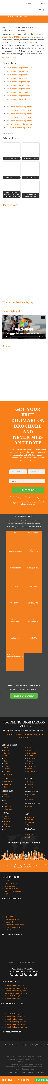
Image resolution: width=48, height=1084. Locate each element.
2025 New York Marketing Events (16, 988)
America (6, 816)
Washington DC (32, 771)
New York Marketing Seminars (15, 1022)
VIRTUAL (5, 813)
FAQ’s (6, 894)
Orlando (30, 756)
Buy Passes (9, 917)
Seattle (29, 769)
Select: (4, 730)
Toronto (30, 785)
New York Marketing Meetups (15, 1019)
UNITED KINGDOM (32, 803)
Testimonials (9, 922)
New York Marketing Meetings (15, 1016)
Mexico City (31, 794)
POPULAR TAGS (10, 981)
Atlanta (6, 748)
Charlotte (7, 753)
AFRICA (5, 801)
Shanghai (30, 820)
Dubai (6, 794)
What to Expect (10, 886)
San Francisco (31, 766)
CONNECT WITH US (22, 969)
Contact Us (8, 930)
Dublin (6, 787)
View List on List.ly (9, 58)
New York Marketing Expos (14, 998)
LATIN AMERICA (31, 791)
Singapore (30, 822)
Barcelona (7, 784)
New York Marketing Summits (15, 1024)
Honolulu (7, 766)
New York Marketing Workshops (16, 1027)
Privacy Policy (14, 1072)
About (7, 881)
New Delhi (30, 817)
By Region (41, 730)
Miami (29, 748)
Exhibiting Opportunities (13, 927)
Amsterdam (8, 782)
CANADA (28, 779)
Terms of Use (39, 1072)
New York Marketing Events (14, 985)
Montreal (30, 782)
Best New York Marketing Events (16, 991)
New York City (31, 753)
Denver (6, 761)
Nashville (30, 750)
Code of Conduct (27, 1072)
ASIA (27, 814)
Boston (6, 750)
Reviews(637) (35, 3)
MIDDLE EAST (7, 791)
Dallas (6, 758)
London (30, 807)
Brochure (7, 346)
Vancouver (30, 787)
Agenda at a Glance (11, 883)
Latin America (8, 827)
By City (22, 730)
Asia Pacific (7, 819)
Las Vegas (7, 771)
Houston (7, 769)
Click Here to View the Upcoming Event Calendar (24, 736)
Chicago (6, 756)
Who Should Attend (11, 889)
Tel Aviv (6, 797)
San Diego (30, 764)
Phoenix (30, 761)
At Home (7, 821)
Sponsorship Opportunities (14, 925)
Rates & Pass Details (12, 919)
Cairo (6, 804)
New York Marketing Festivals (15, 1014)
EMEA (5, 824)
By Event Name (13, 730)
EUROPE (5, 779)
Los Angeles (8, 774)
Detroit (6, 764)
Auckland (30, 832)
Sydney (29, 837)
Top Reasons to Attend (13, 891)
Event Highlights (11, 311)
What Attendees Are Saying (17, 302)
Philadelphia (31, 758)
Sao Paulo (30, 800)
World (6, 829)
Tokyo (29, 825)
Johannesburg (8, 809)
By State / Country (31, 730)
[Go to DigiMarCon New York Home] (9, 14)
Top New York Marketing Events (16, 993)
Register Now (9, 204)
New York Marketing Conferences (16, 996)
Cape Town (7, 806)
